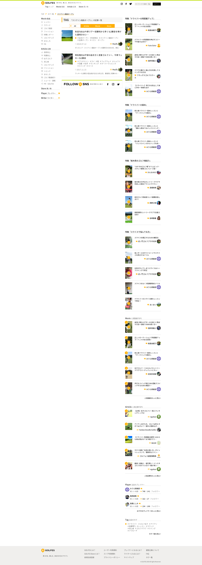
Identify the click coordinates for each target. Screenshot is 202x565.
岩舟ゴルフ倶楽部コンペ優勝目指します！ (147, 198)
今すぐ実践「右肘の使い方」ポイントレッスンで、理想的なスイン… (147, 451)
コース (90, 66)
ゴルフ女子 (144, 524)
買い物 (83, 6)
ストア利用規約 (109, 554)
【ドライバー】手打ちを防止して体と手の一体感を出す (147, 86)
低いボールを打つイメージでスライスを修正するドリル (147, 254)
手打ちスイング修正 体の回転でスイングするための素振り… (148, 384)
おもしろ (47, 41)
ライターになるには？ (132, 554)
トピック (47, 71)
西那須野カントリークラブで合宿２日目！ (147, 213)
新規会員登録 (89, 557)
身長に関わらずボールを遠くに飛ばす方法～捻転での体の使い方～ (147, 56)
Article (86, 26)
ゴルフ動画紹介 (49, 77)
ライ (93, 61)
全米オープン (84, 38)
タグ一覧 (149, 557)
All (75, 26)
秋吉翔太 (94, 38)
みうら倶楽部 (135, 488)
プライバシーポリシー (112, 557)
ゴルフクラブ (141, 528)
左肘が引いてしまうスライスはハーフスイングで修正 (147, 269)
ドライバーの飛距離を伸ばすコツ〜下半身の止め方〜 (147, 40)
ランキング (95, 64)
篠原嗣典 (133, 496)
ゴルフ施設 (48, 28)
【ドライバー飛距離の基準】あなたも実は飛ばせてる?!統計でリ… (147, 438)
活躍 (80, 64)
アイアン (154, 524)
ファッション (49, 31)
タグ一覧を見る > (155, 534)
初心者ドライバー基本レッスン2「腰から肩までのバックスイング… (147, 127)
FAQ (147, 554)
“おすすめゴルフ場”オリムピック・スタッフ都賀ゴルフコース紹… (147, 167)
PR (45, 44)
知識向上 (47, 55)
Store (109, 26)
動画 (60, 6)
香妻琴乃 (132, 526)
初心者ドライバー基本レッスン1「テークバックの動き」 (146, 111)
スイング (82, 66)
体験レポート (49, 34)
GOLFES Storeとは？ (92, 554)
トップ (49, 6)
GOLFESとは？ (89, 550)
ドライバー (133, 524)
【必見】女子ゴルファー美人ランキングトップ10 (147, 412)
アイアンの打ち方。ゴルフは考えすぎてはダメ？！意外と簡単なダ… (147, 425)
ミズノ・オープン (97, 40)
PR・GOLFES (49, 84)
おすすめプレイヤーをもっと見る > (149, 511)
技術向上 (47, 52)
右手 (86, 64)
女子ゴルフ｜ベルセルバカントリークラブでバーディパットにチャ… (147, 369)
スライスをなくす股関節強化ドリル (147, 283)
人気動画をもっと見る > (152, 398)
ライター (47, 98)
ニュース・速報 (49, 80)
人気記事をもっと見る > (152, 476)
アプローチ (133, 531)
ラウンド (47, 25)
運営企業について (152, 550)
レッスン (47, 22)
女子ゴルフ (48, 58)
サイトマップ (129, 557)
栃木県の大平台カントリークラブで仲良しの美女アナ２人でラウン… (147, 183)
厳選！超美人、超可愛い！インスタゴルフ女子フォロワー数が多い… (147, 464)
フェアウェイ (106, 61)
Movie (97, 26)
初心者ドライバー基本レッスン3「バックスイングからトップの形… (147, 142)
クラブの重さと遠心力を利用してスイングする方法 (147, 71)
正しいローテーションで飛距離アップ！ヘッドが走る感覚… (147, 25)
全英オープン (84, 40)
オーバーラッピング (108, 64)
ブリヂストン (84, 61)
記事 (71, 6)
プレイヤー (48, 93)
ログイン (156, 4)
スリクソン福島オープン (109, 38)
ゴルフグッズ (49, 38)
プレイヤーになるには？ (133, 550)
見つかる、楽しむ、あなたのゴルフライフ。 (56, 556)
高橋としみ (134, 503)
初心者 (46, 61)
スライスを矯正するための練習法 (147, 237)
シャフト (117, 61)
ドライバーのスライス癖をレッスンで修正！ (147, 300)
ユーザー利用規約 (110, 550)
